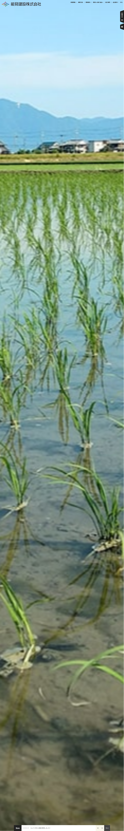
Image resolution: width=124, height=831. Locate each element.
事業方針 (80, 2)
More (107, 828)
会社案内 (115, 2)
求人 (121, 2)
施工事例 (107, 2)
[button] (98, 828)
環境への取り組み (98, 2)
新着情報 (73, 2)
